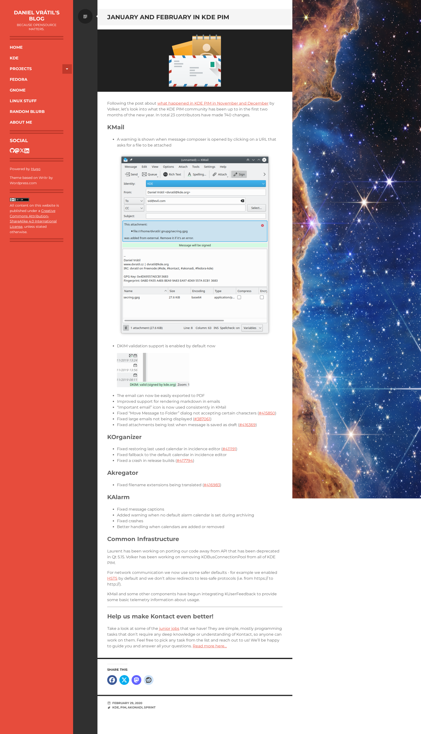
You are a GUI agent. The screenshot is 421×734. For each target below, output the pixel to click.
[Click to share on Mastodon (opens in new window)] (136, 680)
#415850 (267, 413)
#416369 (247, 424)
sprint (149, 707)
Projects (21, 68)
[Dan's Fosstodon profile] (17, 150)
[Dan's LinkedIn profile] (26, 150)
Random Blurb (27, 111)
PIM (123, 707)
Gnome (18, 90)
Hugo (35, 169)
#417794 (185, 460)
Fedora (18, 79)
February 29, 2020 (127, 703)
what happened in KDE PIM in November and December (212, 103)
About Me (21, 122)
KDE (14, 58)
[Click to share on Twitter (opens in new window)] (124, 680)
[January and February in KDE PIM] (194, 60)
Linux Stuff (23, 101)
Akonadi (135, 707)
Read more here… (210, 646)
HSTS (112, 578)
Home (16, 47)
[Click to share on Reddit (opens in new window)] (148, 680)
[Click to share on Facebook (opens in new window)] (112, 680)
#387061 (202, 419)
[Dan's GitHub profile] (12, 150)
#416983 (212, 485)
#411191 (229, 449)
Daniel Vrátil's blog (36, 15)
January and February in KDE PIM (168, 17)
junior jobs (169, 628)
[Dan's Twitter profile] (21, 150)
